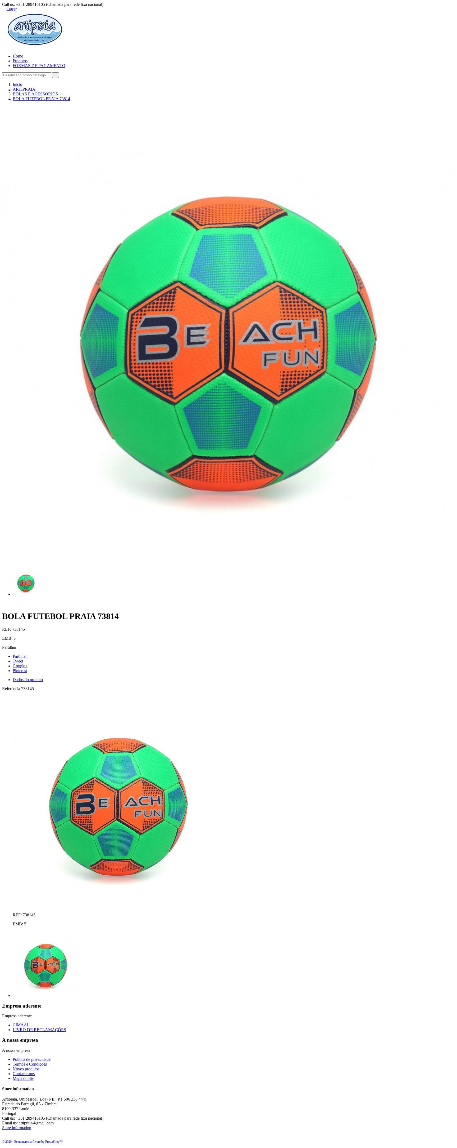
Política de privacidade (32, 1059)
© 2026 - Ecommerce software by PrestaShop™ (32, 1141)
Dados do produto (28, 679)
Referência (11, 688)
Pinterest (20, 670)
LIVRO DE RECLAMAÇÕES (39, 1029)
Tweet (18, 661)
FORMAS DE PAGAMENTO (39, 65)
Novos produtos (26, 1069)
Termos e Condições (30, 1064)
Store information (16, 1127)
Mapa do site (23, 1078)
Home (18, 56)
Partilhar (20, 656)
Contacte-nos (24, 1073)
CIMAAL (21, 1025)
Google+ (20, 666)
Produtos (20, 61)
